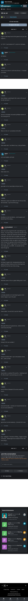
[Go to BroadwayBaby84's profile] (2, 228)
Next (23, 29)
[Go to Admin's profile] (2, 53)
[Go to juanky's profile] (4, 524)
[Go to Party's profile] (4, 540)
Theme (11, 591)
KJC (4, 17)
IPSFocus (16, 591)
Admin (6, 52)
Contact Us (13, 589)
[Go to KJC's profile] (2, 17)
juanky (9, 523)
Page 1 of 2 (13, 29)
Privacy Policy (6, 589)
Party (9, 539)
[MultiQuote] (2, 48)
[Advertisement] (14, 84)
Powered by (14, 595)
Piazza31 (10, 514)
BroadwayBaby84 (9, 227)
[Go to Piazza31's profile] (4, 515)
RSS (23, 589)
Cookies (18, 589)
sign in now (8, 457)
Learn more (2, 2)
